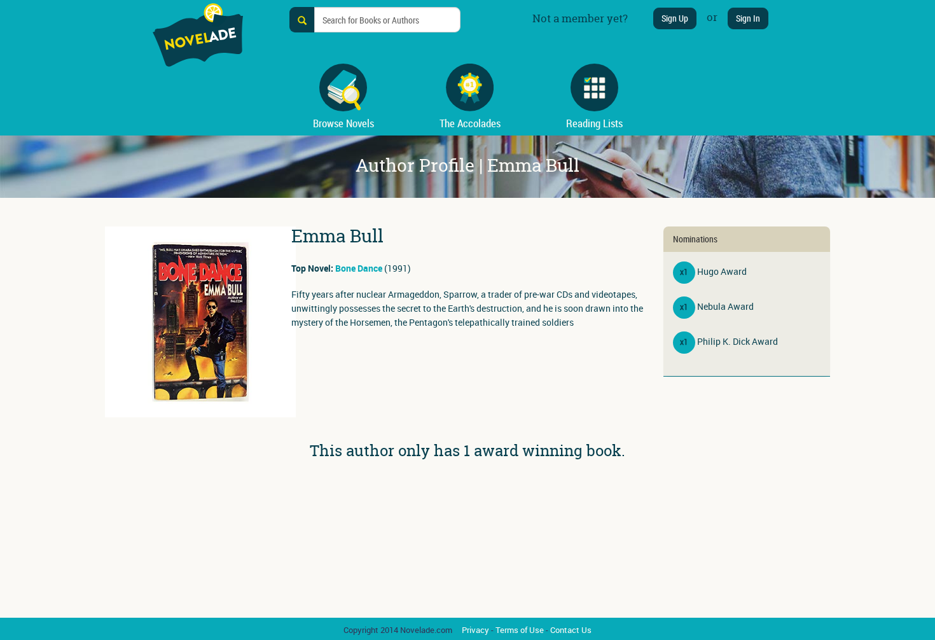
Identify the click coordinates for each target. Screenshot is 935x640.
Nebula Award (725, 306)
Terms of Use (519, 630)
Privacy (475, 630)
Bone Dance (358, 268)
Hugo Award (722, 271)
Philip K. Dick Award (737, 341)
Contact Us (571, 630)
